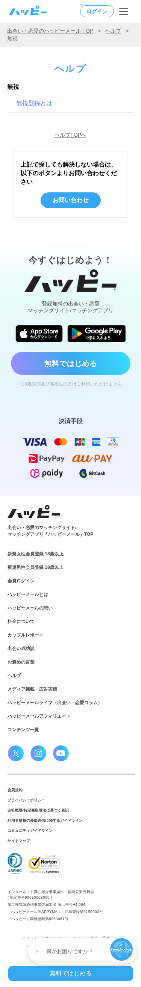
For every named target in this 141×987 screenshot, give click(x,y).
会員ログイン (21, 580)
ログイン (97, 11)
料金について (21, 621)
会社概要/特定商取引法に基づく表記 (38, 810)
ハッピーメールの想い (30, 608)
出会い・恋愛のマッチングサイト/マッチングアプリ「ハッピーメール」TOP (50, 531)
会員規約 (15, 790)
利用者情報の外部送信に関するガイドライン (45, 820)
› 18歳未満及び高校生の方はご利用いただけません (70, 384)
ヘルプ (113, 31)
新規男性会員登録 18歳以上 (36, 567)
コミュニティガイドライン (30, 830)
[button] (121, 949)
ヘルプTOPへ (70, 135)
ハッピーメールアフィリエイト (39, 716)
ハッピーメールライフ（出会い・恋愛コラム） (55, 702)
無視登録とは (34, 103)
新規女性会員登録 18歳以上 (36, 553)
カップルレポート (26, 635)
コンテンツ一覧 (23, 729)
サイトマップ (19, 841)
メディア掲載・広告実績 (32, 689)
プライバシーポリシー (26, 800)
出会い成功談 (21, 648)
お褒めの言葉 (21, 662)
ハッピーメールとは (28, 594)
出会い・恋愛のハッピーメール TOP (50, 31)
